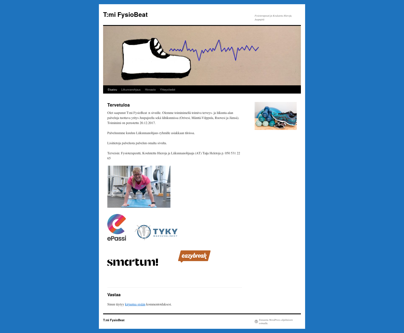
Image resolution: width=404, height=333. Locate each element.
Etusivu (112, 89)
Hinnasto (150, 89)
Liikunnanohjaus (131, 89)
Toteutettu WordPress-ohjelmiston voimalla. (276, 321)
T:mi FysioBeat (125, 14)
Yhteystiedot (167, 89)
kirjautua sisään (135, 304)
